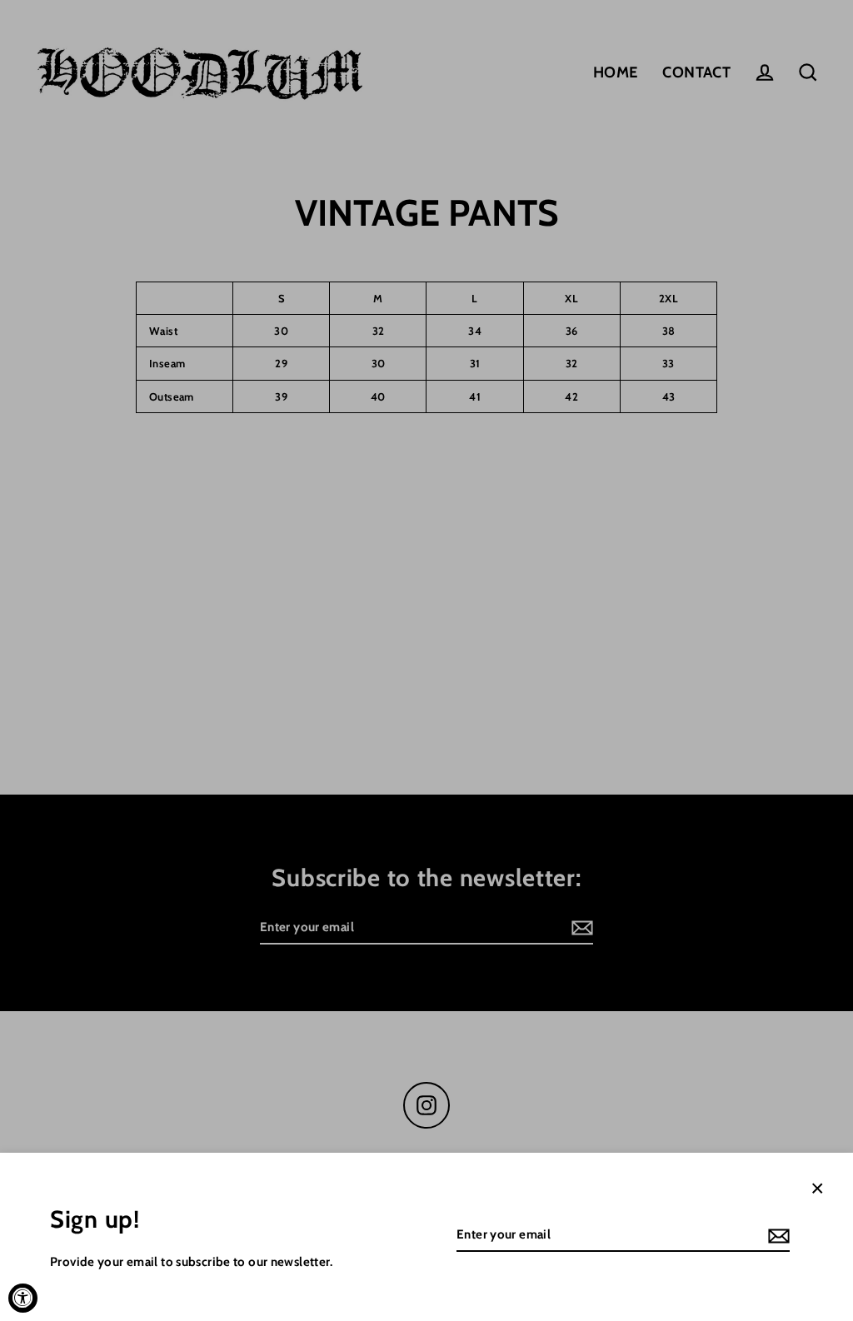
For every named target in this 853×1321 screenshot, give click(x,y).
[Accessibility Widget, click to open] (22, 1298)
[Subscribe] (776, 1235)
